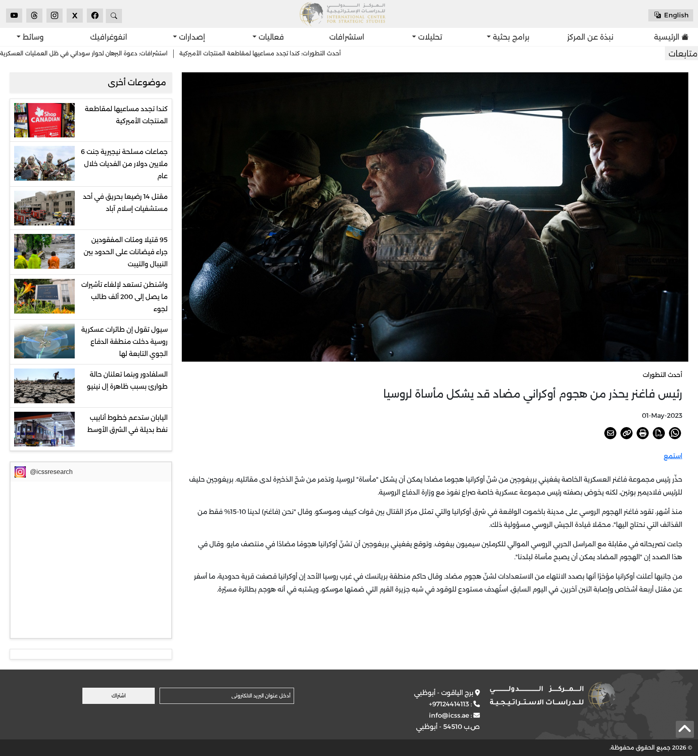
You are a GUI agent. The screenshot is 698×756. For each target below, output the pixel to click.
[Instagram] (54, 15)
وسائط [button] (32, 37)
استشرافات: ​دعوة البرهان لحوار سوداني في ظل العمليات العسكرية (136, 53)
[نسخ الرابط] (626, 433)
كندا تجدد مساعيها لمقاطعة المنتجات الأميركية (126, 115)
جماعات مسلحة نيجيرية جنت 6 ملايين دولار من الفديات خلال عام (124, 164)
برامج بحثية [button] (510, 37)
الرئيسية (666, 37)
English (675, 15)
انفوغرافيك (108, 37)
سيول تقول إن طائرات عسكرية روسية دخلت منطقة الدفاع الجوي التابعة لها (124, 342)
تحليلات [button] (429, 37)
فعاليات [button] (270, 37)
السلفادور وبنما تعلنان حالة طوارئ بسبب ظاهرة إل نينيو (127, 380)
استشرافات (346, 37)
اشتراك (118, 696)
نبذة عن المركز (590, 37)
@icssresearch (51, 471)
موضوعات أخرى (137, 82)
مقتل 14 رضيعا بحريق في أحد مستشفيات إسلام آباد (125, 203)
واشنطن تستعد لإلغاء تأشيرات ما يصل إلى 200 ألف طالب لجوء (124, 297)
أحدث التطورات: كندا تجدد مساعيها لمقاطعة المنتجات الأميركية (312, 53)
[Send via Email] (610, 433)
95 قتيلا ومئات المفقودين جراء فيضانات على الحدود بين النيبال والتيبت (126, 252)
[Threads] (34, 15)
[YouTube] (14, 15)
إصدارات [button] (191, 37)
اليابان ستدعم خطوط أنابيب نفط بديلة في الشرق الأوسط (127, 424)
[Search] (114, 16)
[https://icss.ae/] (553, 696)
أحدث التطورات (662, 375)
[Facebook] (95, 15)
